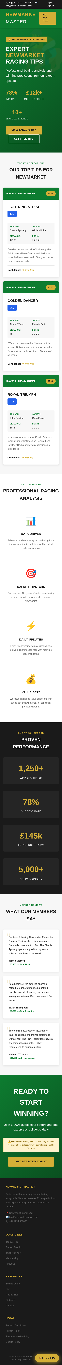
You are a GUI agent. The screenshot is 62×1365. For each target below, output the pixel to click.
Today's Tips (12, 1242)
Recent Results (13, 1247)
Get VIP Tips (45, 18)
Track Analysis (13, 1253)
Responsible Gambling (17, 1336)
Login (49, 3)
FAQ (8, 1289)
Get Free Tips (23, 139)
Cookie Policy (13, 1342)
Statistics (10, 1300)
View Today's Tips (24, 130)
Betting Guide (13, 1283)
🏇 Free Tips (47, 1358)
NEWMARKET (22, 18)
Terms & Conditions (16, 1325)
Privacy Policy (13, 1331)
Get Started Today (31, 1161)
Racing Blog (12, 1294)
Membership (12, 1258)
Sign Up (50, 6)
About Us (10, 1264)
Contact (10, 1305)
